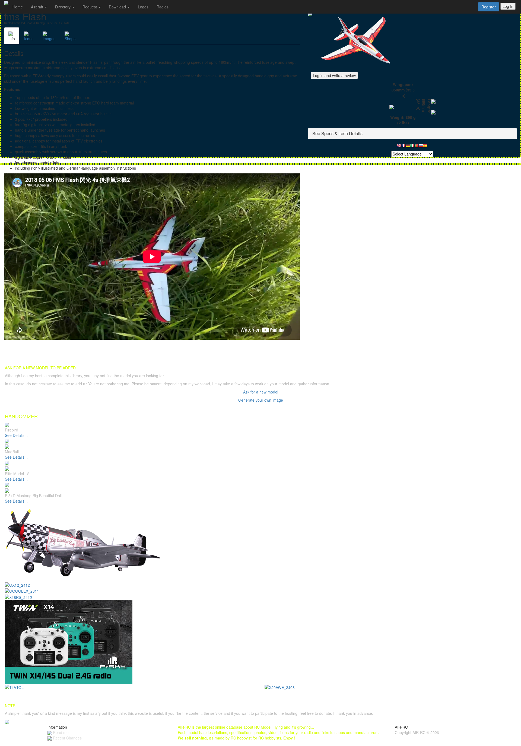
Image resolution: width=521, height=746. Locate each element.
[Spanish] (425, 147)
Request (90, 6)
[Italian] (412, 147)
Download (118, 6)
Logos (143, 6)
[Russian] (421, 147)
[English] (399, 147)
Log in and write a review (334, 75)
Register (488, 6)
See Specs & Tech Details (337, 133)
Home (17, 6)
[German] (408, 147)
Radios (163, 6)
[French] (403, 147)
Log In (508, 6)
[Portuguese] (416, 147)
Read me (60, 732)
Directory (63, 6)
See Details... (16, 435)
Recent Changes (67, 738)
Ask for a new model (260, 392)
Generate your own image (260, 400)
